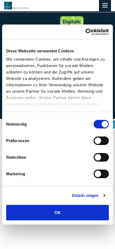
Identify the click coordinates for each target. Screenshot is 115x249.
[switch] (101, 140)
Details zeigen (85, 195)
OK (58, 212)
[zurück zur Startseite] (17, 6)
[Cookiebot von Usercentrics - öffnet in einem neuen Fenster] (85, 32)
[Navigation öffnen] (105, 6)
